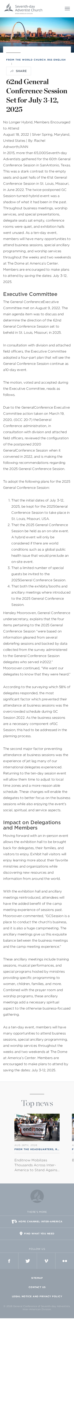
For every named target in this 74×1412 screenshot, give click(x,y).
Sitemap (37, 1278)
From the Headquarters (33, 1149)
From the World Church (26, 59)
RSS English (56, 59)
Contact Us (37, 1287)
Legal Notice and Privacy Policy (37, 1296)
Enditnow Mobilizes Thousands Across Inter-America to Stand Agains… (37, 1165)
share (21, 71)
